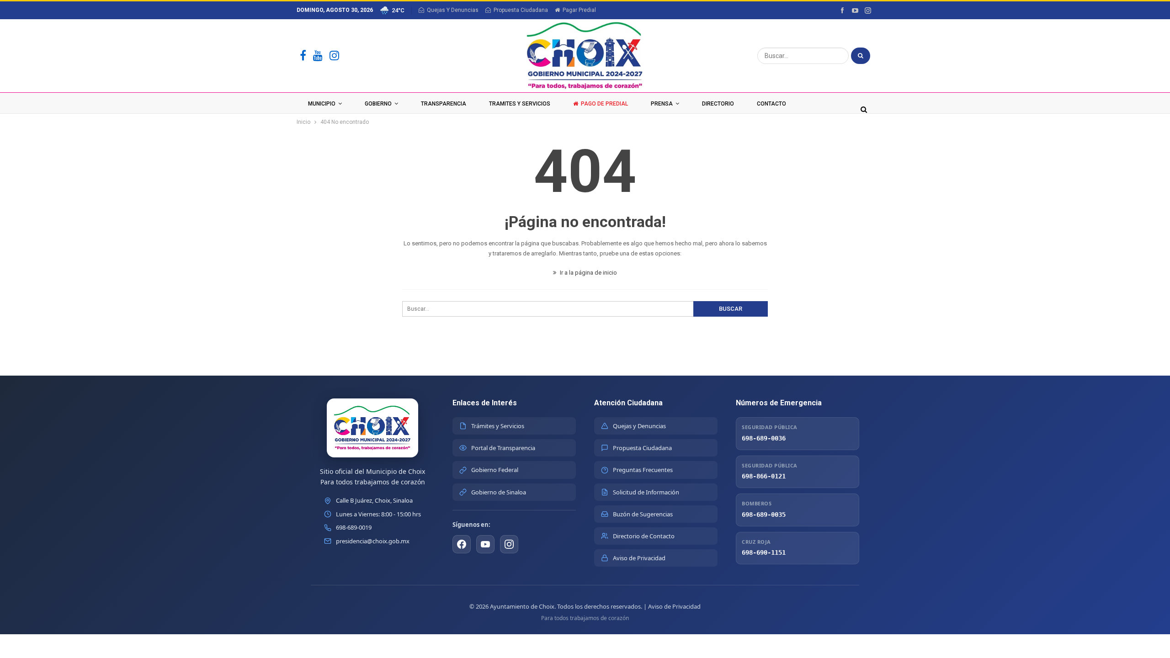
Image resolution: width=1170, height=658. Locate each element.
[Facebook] (303, 56)
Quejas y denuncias (453, 10)
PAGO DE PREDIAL (604, 104)
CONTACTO (771, 104)
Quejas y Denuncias (639, 426)
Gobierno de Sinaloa (498, 492)
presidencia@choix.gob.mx (373, 541)
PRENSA (662, 104)
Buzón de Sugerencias (643, 514)
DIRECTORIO (718, 104)
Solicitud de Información (646, 492)
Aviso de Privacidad (639, 558)
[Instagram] (334, 56)
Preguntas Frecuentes (643, 470)
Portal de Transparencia (503, 448)
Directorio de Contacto (644, 536)
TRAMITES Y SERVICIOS (519, 104)
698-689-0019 (354, 527)
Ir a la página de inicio (587, 272)
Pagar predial (579, 10)
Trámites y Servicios (497, 426)
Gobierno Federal (494, 470)
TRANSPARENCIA (443, 104)
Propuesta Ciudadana (521, 10)
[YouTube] (318, 56)
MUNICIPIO (321, 104)
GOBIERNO (378, 104)
